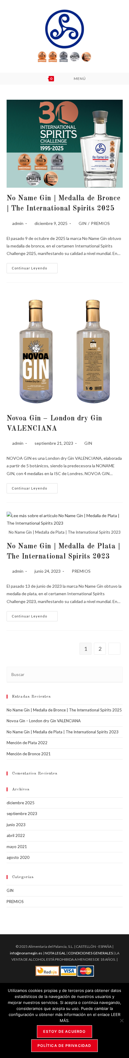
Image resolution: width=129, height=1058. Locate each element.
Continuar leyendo (35, 269)
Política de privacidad (64, 1045)
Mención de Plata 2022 (27, 742)
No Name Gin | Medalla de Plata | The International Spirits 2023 (62, 731)
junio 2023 (16, 824)
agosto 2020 (18, 857)
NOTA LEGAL (55, 953)
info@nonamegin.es (26, 953)
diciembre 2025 (20, 802)
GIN (82, 223)
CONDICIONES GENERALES (90, 953)
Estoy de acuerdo (64, 1031)
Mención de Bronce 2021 (29, 753)
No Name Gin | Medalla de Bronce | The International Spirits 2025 (64, 710)
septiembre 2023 (22, 813)
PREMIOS (100, 223)
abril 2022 (16, 835)
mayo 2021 (17, 846)
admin (17, 223)
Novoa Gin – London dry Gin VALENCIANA (44, 720)
